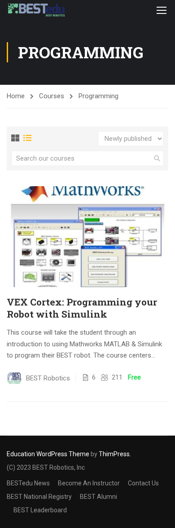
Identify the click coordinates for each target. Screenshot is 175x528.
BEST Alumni (98, 496)
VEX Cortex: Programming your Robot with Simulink (82, 308)
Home (16, 96)
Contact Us (143, 483)
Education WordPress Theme (48, 454)
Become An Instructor (89, 483)
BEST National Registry (39, 496)
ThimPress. (115, 454)
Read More (87, 236)
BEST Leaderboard (40, 510)
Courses (51, 96)
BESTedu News (28, 483)
